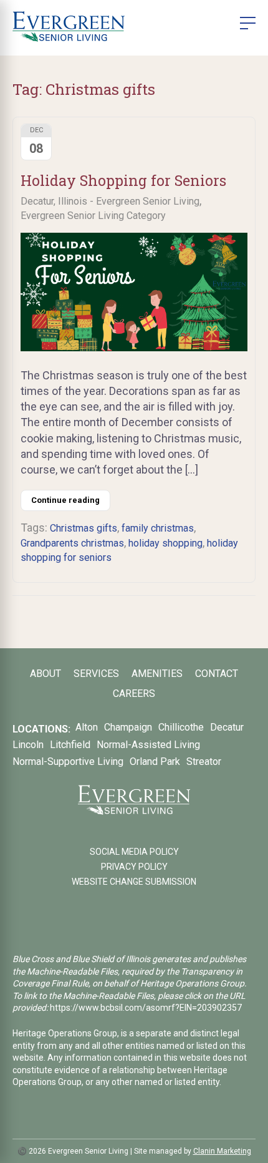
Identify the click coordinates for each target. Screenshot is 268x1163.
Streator (203, 761)
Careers (134, 693)
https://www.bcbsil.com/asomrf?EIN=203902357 (146, 1008)
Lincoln (28, 745)
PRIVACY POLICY (134, 867)
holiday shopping (165, 543)
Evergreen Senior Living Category (93, 215)
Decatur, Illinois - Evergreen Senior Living (110, 201)
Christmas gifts (83, 528)
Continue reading (65, 500)
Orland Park (155, 761)
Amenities (157, 673)
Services (96, 673)
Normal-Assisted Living (148, 745)
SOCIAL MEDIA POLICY (134, 852)
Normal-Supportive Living (67, 761)
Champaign (128, 727)
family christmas (158, 528)
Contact (216, 673)
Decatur (227, 727)
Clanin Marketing (222, 1151)
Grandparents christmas (72, 543)
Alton (86, 727)
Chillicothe (181, 727)
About (45, 673)
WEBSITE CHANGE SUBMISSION (134, 882)
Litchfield (70, 745)
